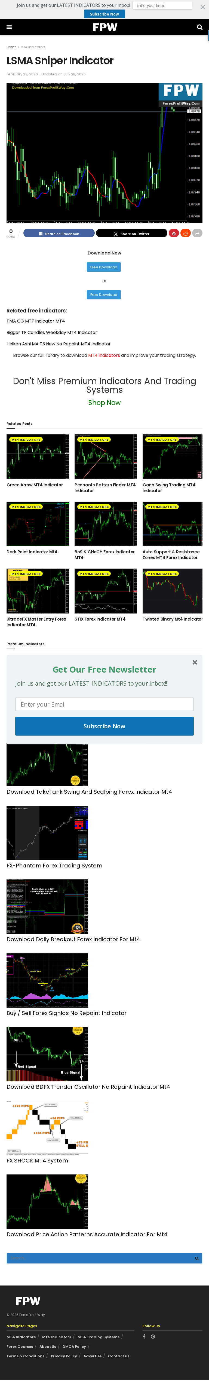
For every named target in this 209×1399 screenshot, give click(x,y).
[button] (104, 669)
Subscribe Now (104, 726)
